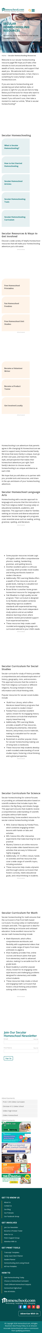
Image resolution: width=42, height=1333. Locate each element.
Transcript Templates (11, 1252)
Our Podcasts (9, 1213)
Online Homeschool (10, 1115)
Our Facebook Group (11, 1216)
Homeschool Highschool (13, 1288)
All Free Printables (10, 1266)
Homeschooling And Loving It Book (16, 1263)
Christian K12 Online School (13, 1106)
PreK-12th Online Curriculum (14, 1102)
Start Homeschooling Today (14, 1277)
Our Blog (7, 1209)
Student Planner (9, 1259)
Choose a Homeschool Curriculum (16, 1281)
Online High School (10, 1111)
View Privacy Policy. (19, 1326)
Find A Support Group (11, 1238)
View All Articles (9, 1291)
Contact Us (8, 1206)
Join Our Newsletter (11, 1227)
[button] (30, 10)
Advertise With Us (10, 1241)
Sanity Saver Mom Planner (13, 1256)
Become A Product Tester (13, 1231)
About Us (7, 1202)
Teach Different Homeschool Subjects (17, 1284)
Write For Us (8, 1234)
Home (4, 55)
